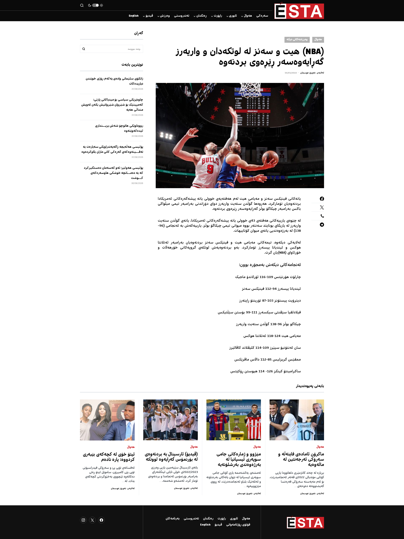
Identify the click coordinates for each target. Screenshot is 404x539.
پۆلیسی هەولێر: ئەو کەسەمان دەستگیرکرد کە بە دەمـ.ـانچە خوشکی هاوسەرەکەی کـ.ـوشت (113, 173)
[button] (95, 5)
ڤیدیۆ (218, 525)
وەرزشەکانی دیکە (297, 40)
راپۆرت (222, 519)
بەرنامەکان (172, 519)
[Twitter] (92, 520)
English (205, 525)
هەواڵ (318, 40)
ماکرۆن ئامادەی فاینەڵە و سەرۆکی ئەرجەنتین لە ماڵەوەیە (301, 459)
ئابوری (234, 519)
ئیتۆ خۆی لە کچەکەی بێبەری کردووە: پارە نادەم (109, 457)
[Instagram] (83, 520)
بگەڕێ (83, 49)
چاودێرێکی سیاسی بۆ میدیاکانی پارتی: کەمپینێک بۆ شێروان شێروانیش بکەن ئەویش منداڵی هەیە (112, 105)
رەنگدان (208, 519)
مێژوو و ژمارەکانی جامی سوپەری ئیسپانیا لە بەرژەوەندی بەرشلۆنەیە (239, 459)
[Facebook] (101, 520)
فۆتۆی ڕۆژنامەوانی (238, 525)
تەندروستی (191, 519)
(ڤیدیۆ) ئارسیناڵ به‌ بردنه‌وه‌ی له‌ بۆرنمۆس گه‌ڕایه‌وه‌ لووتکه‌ (171, 457)
